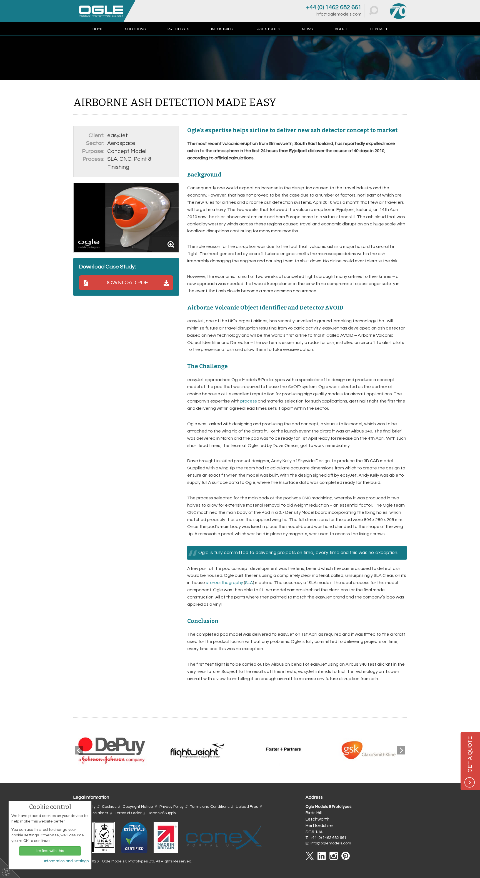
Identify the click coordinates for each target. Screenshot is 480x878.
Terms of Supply (162, 813)
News (307, 29)
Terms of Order (128, 813)
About (341, 29)
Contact (379, 29)
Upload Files (247, 807)
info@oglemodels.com (338, 14)
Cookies (109, 807)
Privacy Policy (171, 807)
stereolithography (224, 582)
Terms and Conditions (209, 807)
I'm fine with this (50, 851)
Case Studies (267, 29)
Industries (221, 29)
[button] (373, 10)
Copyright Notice (138, 807)
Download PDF (126, 282)
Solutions (135, 29)
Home (97, 29)
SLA (249, 582)
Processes (178, 29)
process (248, 401)
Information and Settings (66, 861)
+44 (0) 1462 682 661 (333, 7)
